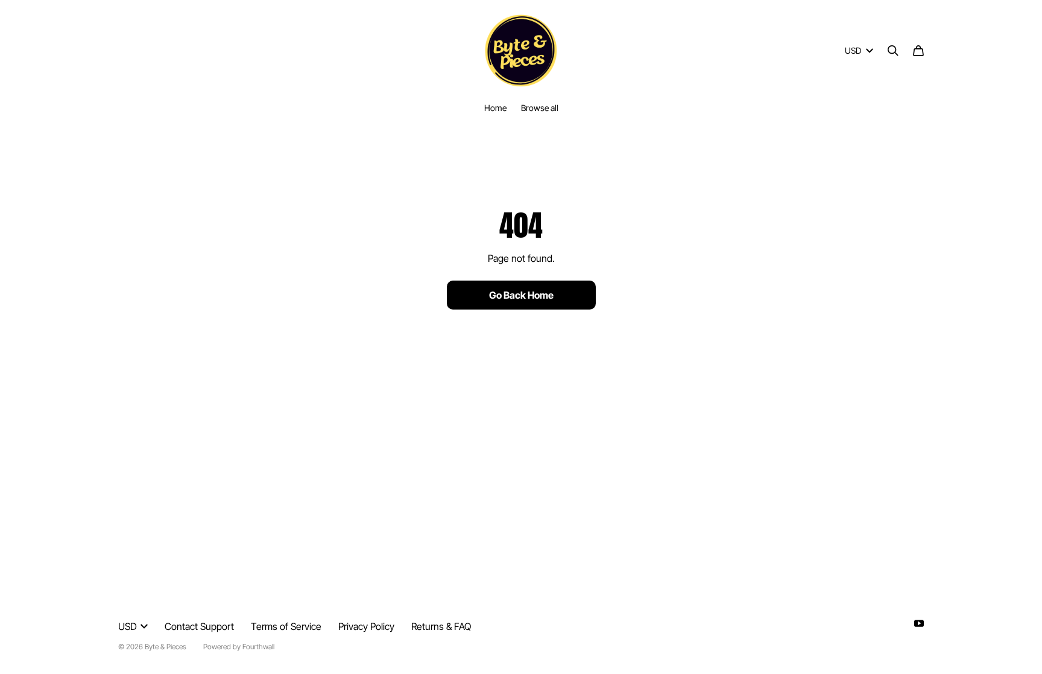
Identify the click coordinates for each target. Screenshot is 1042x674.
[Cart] (918, 50)
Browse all (539, 108)
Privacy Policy (366, 626)
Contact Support (199, 626)
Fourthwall (258, 646)
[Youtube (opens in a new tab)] (919, 623)
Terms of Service (286, 626)
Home (495, 108)
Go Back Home (521, 295)
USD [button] (853, 50)
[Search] (893, 50)
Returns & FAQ (441, 626)
